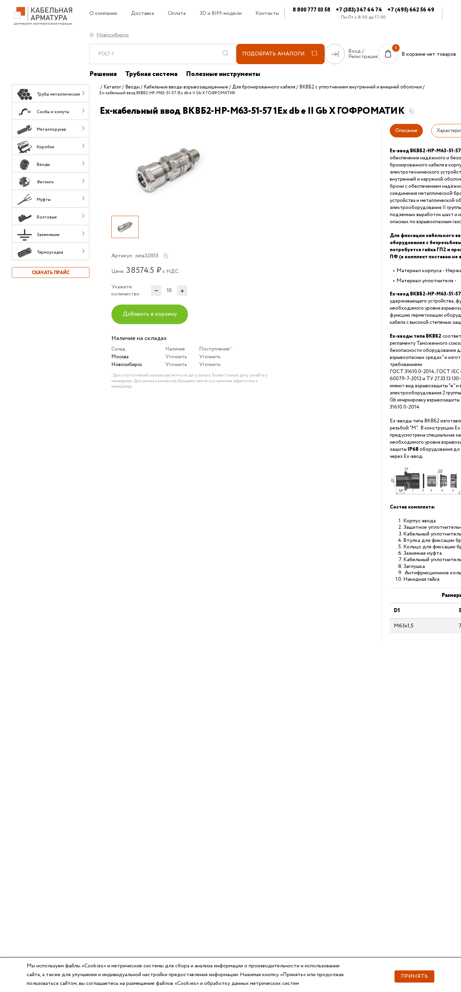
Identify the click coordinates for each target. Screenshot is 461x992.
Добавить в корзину (150, 314)
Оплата (177, 13)
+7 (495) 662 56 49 (410, 10)
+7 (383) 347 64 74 (359, 10)
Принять (414, 976)
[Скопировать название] (411, 111)
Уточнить (176, 357)
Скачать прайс (51, 272)
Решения (103, 74)
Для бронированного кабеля (263, 87)
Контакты (267, 13)
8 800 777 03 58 (311, 10)
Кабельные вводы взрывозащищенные (186, 87)
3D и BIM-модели (220, 13)
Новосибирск (113, 35)
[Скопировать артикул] (165, 256)
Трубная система (151, 74)
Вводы (132, 87)
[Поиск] (225, 54)
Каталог (112, 87)
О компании (103, 13)
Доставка (142, 13)
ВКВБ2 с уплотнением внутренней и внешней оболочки (360, 87)
